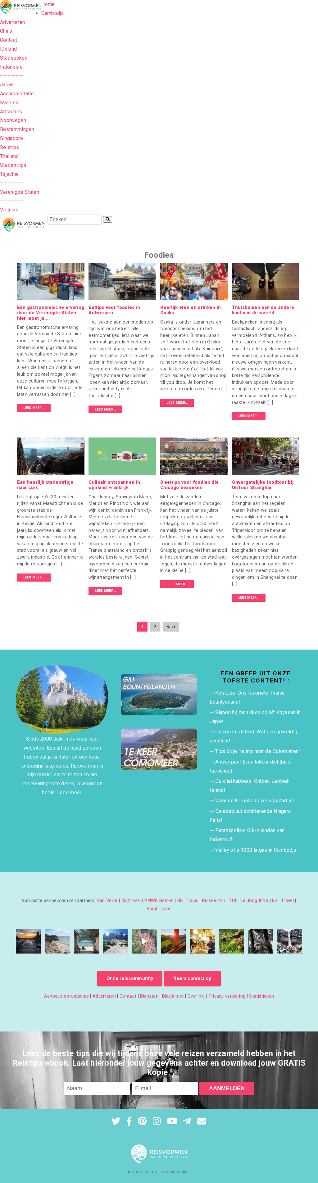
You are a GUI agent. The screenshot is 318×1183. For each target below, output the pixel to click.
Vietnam (9, 210)
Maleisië (10, 103)
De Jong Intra (254, 900)
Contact (8, 40)
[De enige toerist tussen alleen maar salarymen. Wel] (202, 941)
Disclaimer (173, 996)
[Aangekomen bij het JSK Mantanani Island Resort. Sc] (86, 941)
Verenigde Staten (19, 192)
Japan (7, 85)
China (6, 31)
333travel (131, 900)
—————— (11, 76)
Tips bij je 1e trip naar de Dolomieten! (257, 751)
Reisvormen (167, 1172)
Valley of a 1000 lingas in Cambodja (255, 850)
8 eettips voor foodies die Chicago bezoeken (189, 485)
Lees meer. (69, 792)
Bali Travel (283, 900)
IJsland (8, 49)
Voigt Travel (159, 908)
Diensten (149, 996)
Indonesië (11, 67)
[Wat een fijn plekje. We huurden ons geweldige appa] (28, 941)
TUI (232, 900)
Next (170, 626)
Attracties (11, 112)
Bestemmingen (17, 129)
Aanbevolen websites (66, 996)
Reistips (9, 147)
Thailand (9, 156)
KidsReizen (213, 900)
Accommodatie (17, 94)
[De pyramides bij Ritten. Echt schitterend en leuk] (144, 941)
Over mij (196, 996)
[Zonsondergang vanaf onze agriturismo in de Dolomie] (173, 941)
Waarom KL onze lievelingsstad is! (254, 801)
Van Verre (107, 900)
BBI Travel (187, 900)
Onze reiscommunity (130, 978)
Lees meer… (33, 408)
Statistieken (13, 58)
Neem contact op (192, 978)
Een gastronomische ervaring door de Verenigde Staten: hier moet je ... (50, 313)
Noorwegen (13, 120)
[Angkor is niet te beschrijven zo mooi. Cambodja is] (260, 941)
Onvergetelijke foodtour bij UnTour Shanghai (263, 485)
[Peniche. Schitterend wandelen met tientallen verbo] (57, 941)
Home (48, 4)
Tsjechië (9, 174)
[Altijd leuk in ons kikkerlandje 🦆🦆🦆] (231, 941)
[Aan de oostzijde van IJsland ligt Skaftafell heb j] (289, 941)
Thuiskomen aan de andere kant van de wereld (263, 310)
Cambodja (52, 13)
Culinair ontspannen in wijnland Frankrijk (114, 485)
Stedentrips (13, 165)
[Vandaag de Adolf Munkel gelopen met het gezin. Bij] (115, 941)
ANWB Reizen (159, 900)
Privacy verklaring (227, 996)
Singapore (11, 138)
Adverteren (12, 22)
